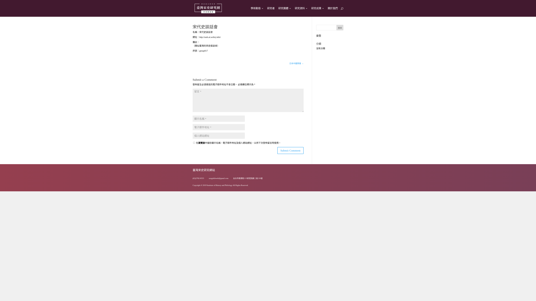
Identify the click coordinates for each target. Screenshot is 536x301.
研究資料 (300, 8)
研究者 (271, 8)
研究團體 (283, 8)
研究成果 (316, 8)
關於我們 (333, 8)
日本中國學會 (296, 63)
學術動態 (256, 8)
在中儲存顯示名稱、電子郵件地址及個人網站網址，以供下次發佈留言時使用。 (238, 143)
